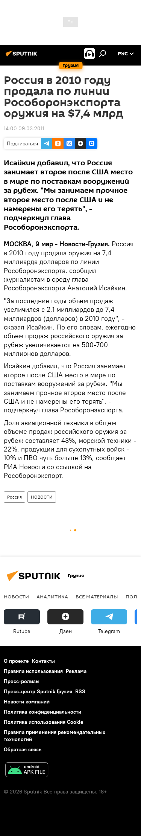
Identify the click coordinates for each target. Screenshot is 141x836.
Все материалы (97, 596)
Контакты (43, 661)
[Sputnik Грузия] (22, 56)
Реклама (76, 671)
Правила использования (33, 671)
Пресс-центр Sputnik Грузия (38, 691)
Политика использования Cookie (43, 722)
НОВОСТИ (42, 497)
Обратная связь (22, 749)
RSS (80, 691)
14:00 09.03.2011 (24, 128)
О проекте (16, 661)
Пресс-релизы (21, 681)
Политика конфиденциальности (42, 711)
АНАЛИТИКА (52, 596)
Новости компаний (27, 701)
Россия (14, 497)
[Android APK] (26, 770)
